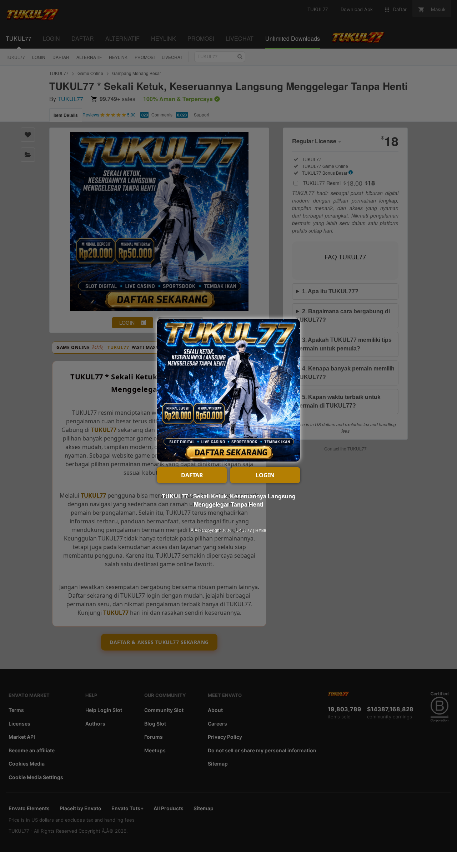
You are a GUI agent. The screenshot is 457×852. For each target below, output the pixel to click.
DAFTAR (192, 475)
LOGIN (265, 475)
